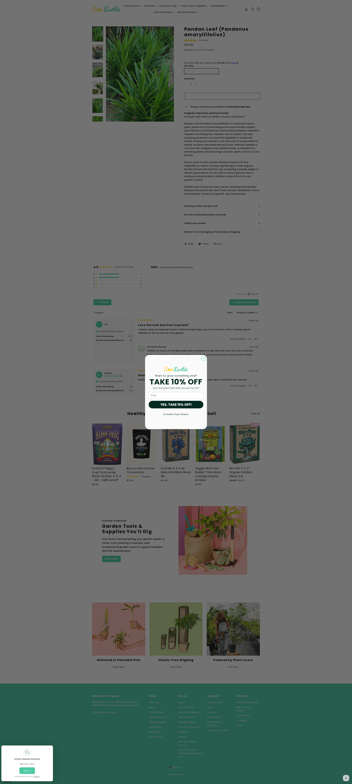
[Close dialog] (203, 358)
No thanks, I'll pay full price (176, 414)
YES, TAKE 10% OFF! (176, 404)
